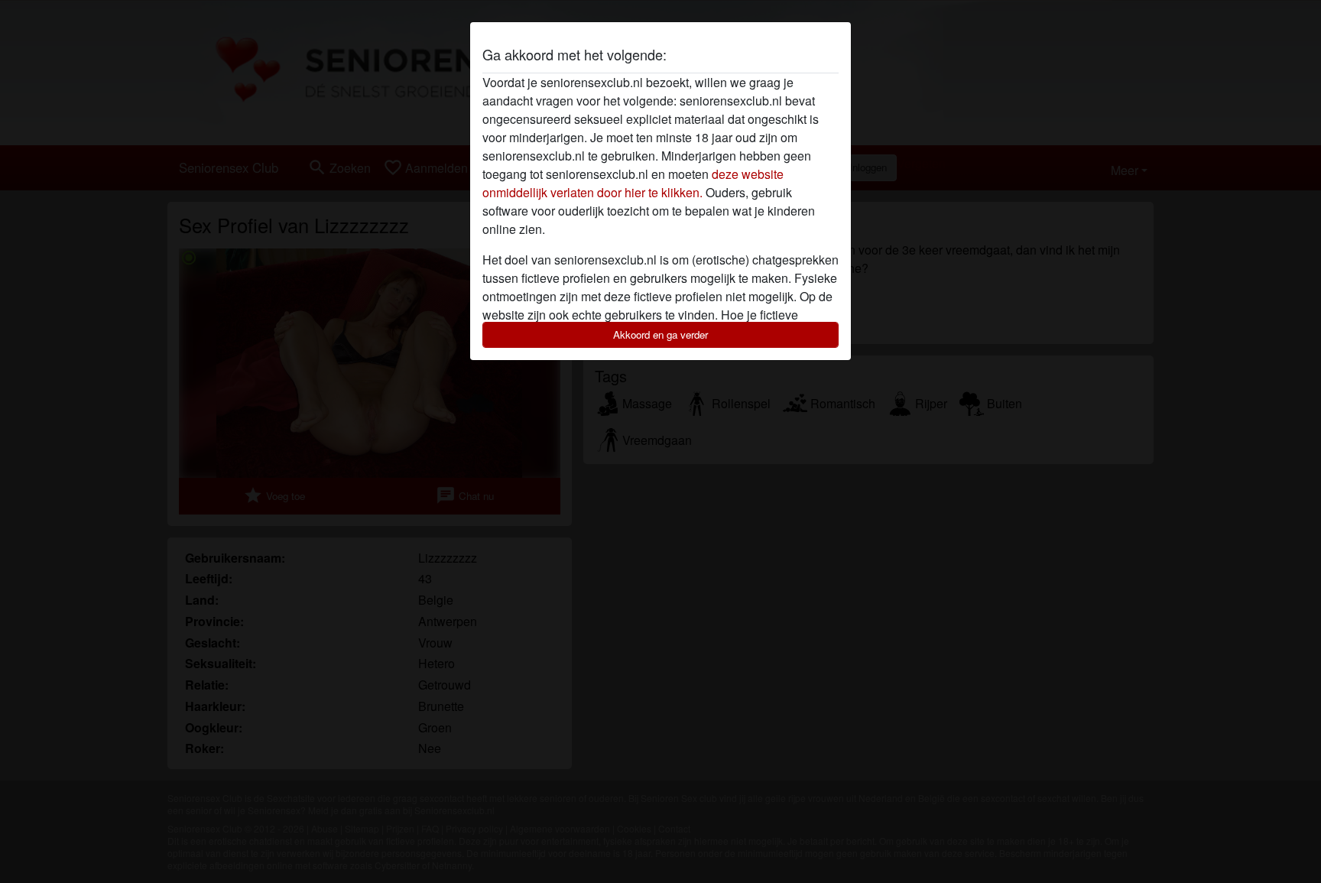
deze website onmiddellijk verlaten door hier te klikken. (633, 183)
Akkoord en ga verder (660, 334)
